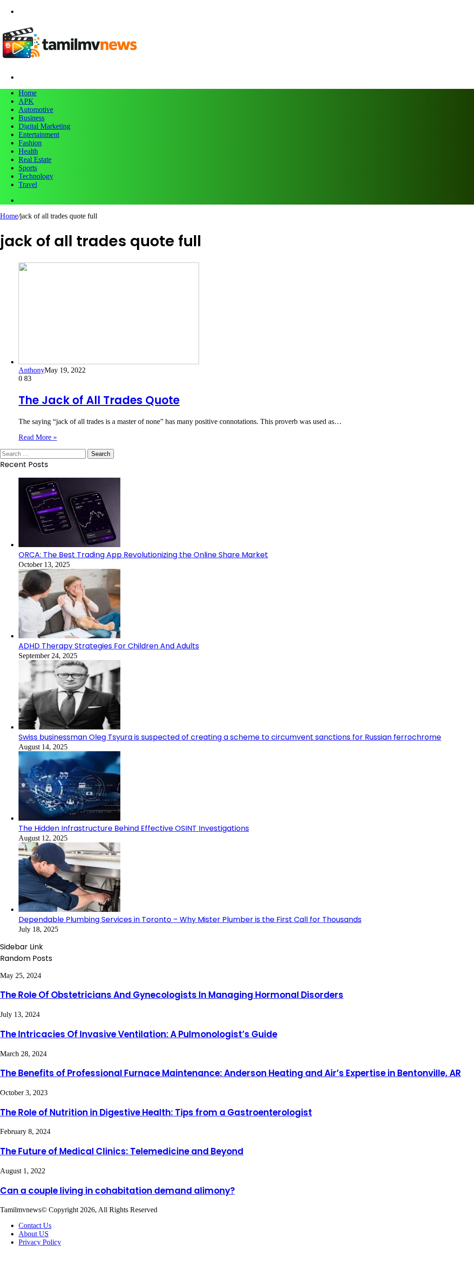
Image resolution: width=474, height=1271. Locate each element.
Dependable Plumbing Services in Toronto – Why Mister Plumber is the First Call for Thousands (190, 919)
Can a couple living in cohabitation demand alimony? (117, 1190)
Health (28, 151)
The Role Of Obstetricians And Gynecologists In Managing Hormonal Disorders (171, 995)
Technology (36, 176)
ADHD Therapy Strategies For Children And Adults (109, 646)
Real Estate (35, 159)
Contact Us (35, 1225)
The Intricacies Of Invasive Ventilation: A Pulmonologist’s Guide (138, 1034)
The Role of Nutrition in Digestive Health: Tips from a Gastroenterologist (156, 1112)
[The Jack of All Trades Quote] (109, 362)
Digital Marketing (44, 126)
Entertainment (39, 134)
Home (28, 93)
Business (31, 118)
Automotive (36, 109)
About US (34, 1234)
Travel (28, 184)
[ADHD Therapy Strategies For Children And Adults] (69, 636)
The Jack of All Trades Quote (99, 400)
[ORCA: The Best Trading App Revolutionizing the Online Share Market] (69, 544)
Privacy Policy (40, 1242)
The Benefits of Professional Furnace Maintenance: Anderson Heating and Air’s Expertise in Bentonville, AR (230, 1073)
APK (26, 101)
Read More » (38, 437)
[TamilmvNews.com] (69, 61)
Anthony (31, 370)
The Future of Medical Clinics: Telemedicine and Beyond (121, 1151)
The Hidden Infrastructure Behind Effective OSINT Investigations (134, 828)
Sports (28, 168)
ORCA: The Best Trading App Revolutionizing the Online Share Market (143, 554)
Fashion (30, 143)
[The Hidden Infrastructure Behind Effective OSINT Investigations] (69, 818)
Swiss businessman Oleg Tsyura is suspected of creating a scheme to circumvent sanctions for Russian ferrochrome (230, 737)
